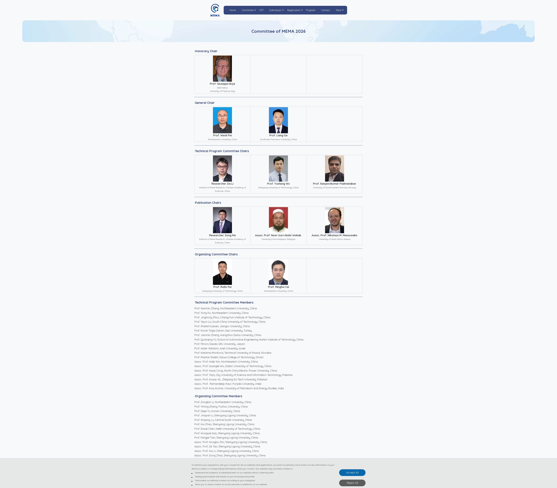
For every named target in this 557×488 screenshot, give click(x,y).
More (338, 10)
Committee (248, 10)
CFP (261, 10)
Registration (293, 10)
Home (232, 10)
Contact (325, 10)
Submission (275, 10)
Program (310, 10)
